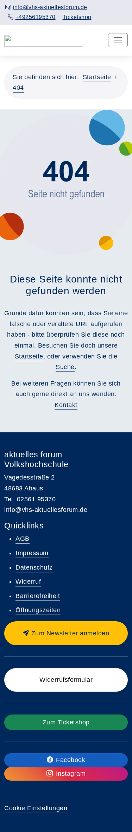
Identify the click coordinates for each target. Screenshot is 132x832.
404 (18, 87)
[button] (66, 633)
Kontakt (66, 404)
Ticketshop (77, 17)
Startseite (97, 77)
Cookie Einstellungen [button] (35, 808)
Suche (65, 366)
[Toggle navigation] (118, 40)
